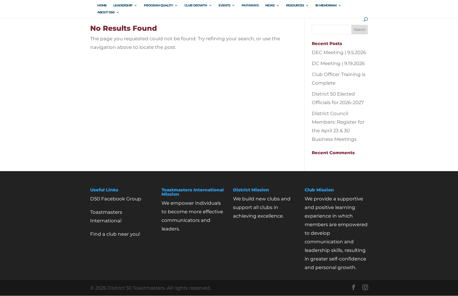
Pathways (250, 5)
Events (224, 5)
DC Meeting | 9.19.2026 (338, 63)
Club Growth (195, 5)
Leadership (122, 5)
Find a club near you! (115, 234)
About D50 (105, 12)
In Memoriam (325, 5)
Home (102, 5)
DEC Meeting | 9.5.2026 (339, 52)
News (270, 5)
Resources (295, 5)
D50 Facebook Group (115, 199)
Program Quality (158, 5)
